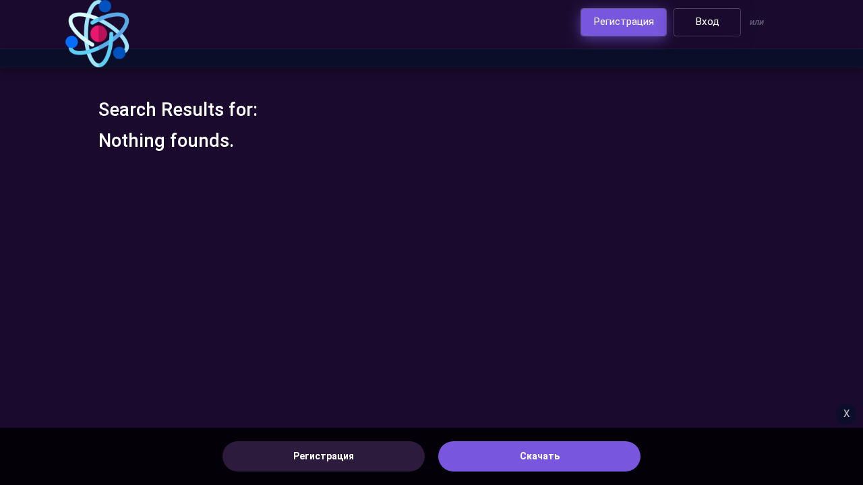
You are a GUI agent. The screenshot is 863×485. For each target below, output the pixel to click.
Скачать (540, 456)
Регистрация (323, 456)
